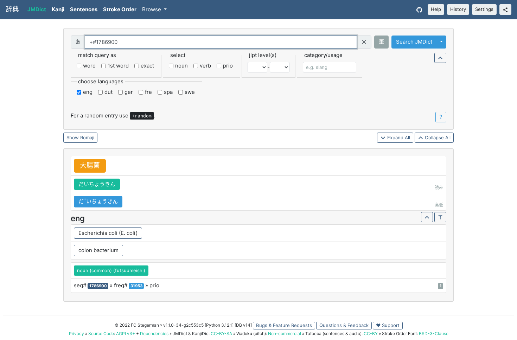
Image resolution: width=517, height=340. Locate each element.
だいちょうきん (96, 184)
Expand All (398, 137)
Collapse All (437, 137)
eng (87, 92)
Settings (484, 9)
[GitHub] (419, 10)
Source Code (101, 333)
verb (205, 65)
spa (168, 92)
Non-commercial (284, 333)
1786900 (98, 285)
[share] (505, 9)
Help (436, 9)
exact (147, 65)
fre (148, 92)
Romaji (87, 137)
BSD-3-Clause (433, 333)
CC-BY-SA (221, 333)
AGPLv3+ (125, 333)
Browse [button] (152, 9)
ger (129, 92)
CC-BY (371, 333)
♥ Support (388, 325)
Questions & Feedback (344, 325)
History (458, 9)
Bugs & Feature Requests (284, 325)
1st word (118, 65)
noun (181, 65)
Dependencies (154, 333)
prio (228, 65)
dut (108, 92)
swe (190, 92)
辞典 (12, 9)
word (89, 65)
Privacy (76, 333)
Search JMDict (414, 41)
